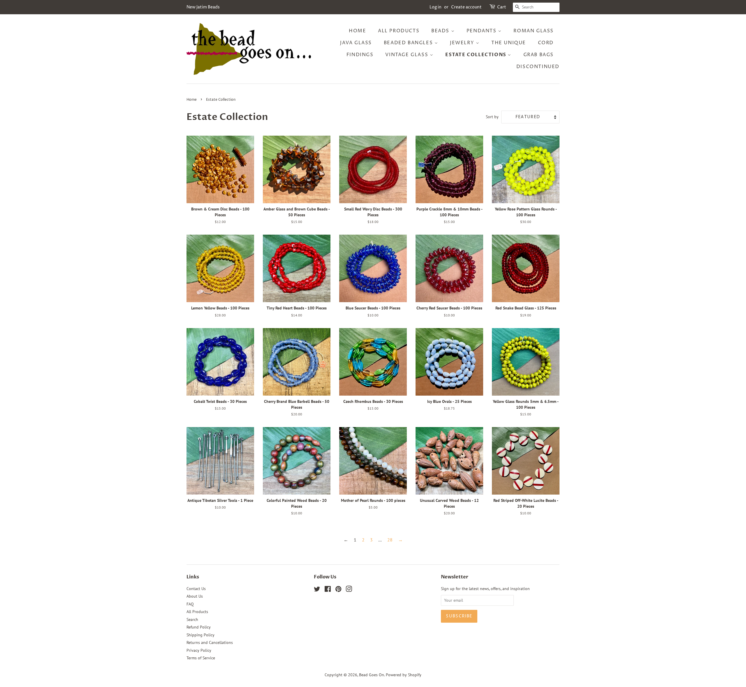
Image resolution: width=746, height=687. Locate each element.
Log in (435, 7)
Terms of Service (200, 658)
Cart (501, 7)
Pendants (482, 31)
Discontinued (538, 66)
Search (192, 619)
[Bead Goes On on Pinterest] (338, 590)
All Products (398, 31)
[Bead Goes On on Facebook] (327, 590)
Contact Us (196, 588)
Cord (546, 43)
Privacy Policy (198, 650)
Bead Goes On (371, 674)
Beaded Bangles (409, 43)
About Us (194, 596)
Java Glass (356, 43)
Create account (466, 7)
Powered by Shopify (403, 674)
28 (390, 540)
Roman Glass (533, 31)
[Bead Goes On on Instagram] (349, 590)
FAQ (190, 604)
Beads (441, 31)
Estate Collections (476, 55)
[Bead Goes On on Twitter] (317, 590)
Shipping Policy (200, 635)
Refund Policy (198, 627)
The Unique (508, 43)
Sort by (492, 116)
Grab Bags (538, 55)
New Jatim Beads (203, 7)
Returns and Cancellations (209, 642)
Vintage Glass (407, 55)
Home (357, 31)
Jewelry (463, 43)
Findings (360, 55)
